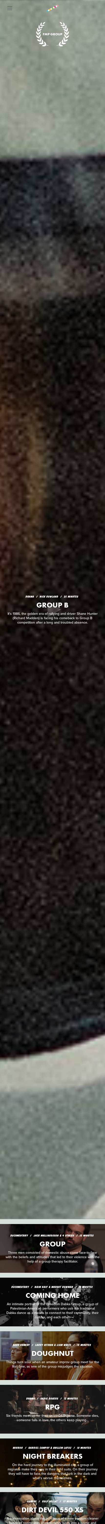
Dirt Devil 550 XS (52, 1509)
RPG (52, 1407)
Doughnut (53, 1353)
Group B (52, 605)
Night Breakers (53, 1456)
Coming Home (52, 1295)
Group (52, 1244)
